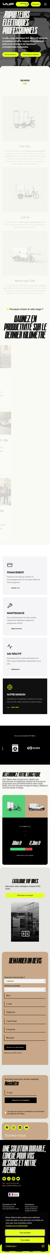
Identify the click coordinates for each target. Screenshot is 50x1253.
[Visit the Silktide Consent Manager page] (43, 1246)
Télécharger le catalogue (31, 54)
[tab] (25, 822)
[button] (45, 4)
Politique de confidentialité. (17, 1225)
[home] (8, 4)
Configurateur (36, 4)
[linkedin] (20, 1127)
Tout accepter (25, 1232)
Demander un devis (24, 4)
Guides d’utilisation (31, 1209)
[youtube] (26, 1127)
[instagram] (13, 1127)
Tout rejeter (25, 1240)
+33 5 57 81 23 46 (12, 1183)
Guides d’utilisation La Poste (31, 1212)
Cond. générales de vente (10, 1209)
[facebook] (7, 1127)
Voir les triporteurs (10, 54)
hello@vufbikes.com (13, 1186)
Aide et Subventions (31, 1207)
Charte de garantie (8, 1207)
